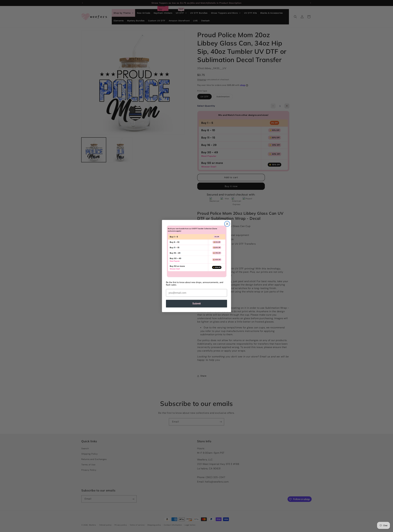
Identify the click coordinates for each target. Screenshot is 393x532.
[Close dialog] (227, 224)
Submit (196, 303)
